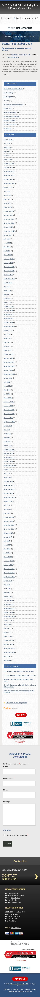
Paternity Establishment (12, 116)
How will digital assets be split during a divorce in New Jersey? (20, 686)
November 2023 (9, 271)
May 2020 (7, 438)
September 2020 (9, 422)
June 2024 (7, 243)
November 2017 (9, 529)
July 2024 (7, 239)
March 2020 (8, 445)
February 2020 (9, 449)
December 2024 (9, 219)
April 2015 (7, 632)
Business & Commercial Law (13, 89)
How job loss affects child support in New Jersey (18, 680)
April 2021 (7, 394)
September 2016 (9, 577)
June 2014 (7, 660)
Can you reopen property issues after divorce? (20, 675)
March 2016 (8, 596)
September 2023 (9, 279)
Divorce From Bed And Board (13, 104)
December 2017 (9, 525)
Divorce (6, 100)
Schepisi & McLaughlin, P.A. (21, 55)
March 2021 (8, 398)
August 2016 (8, 581)
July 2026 (7, 143)
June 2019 (7, 477)
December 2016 (9, 569)
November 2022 (9, 318)
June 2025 (7, 195)
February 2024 (9, 259)
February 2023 (9, 306)
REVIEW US (20, 979)
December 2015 (9, 604)
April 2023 (7, 298)
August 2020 (8, 426)
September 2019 (9, 465)
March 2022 (8, 350)
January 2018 (8, 521)
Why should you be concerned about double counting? (19, 691)
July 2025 (7, 191)
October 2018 (8, 493)
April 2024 (7, 251)
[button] (20, 27)
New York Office (10, 921)
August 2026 (8, 139)
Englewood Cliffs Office (13, 902)
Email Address (9, 778)
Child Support (8, 97)
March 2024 (8, 255)
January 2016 (8, 600)
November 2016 (9, 573)
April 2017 (7, 553)
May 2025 (7, 199)
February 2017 (9, 561)
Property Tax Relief (10, 124)
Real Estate (7, 128)
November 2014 (9, 648)
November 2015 (9, 608)
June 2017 (7, 545)
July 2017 (7, 541)
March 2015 (8, 636)
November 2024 (9, 223)
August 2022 (8, 330)
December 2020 (9, 410)
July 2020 (7, 430)
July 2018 (7, 505)
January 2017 (8, 565)
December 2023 (9, 267)
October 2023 (8, 275)
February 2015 (9, 640)
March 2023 (8, 302)
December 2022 (9, 314)
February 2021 (9, 402)
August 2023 (8, 283)
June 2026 (7, 147)
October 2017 (8, 533)
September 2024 (9, 231)
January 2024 (8, 263)
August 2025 (8, 187)
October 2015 (8, 612)
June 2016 (7, 589)
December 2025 (9, 171)
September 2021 (9, 374)
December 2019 (9, 457)
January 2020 (8, 453)
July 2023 (7, 287)
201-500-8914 (13, 5)
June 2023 (7, 290)
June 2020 (7, 434)
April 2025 (7, 203)
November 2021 (9, 366)
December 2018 (9, 485)
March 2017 (8, 557)
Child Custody (8, 93)
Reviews (21, 715)
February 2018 (9, 517)
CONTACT (9, 875)
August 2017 (8, 537)
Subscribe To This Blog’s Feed (16, 703)
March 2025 (8, 207)
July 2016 (7, 585)
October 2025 (8, 179)
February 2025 (9, 211)
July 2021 (7, 382)
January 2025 (8, 215)
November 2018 (9, 489)
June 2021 (7, 386)
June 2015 (7, 624)
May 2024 (7, 247)
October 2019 (8, 461)
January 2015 (8, 644)
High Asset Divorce (10, 112)
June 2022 (7, 338)
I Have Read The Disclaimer (17, 835)
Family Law (7, 108)
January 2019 (8, 481)
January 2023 (8, 310)
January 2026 (8, 167)
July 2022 (7, 334)
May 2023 (7, 294)
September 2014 (9, 652)
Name (5, 766)
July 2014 (7, 656)
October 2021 (8, 370)
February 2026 (9, 163)
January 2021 (8, 406)
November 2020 (9, 414)
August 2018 (8, 501)
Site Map (15, 989)
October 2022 (8, 322)
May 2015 (7, 628)
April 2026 (7, 155)
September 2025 (9, 183)
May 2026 (7, 151)
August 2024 (8, 235)
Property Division (13, 57)
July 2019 (7, 473)
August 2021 (8, 378)
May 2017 (7, 549)
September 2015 (9, 616)
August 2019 (8, 469)
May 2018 (7, 513)
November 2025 (9, 175)
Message (6, 801)
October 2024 (8, 227)
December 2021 (9, 362)
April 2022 (7, 346)
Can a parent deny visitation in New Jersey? (19, 671)
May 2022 (7, 342)
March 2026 (8, 159)
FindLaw (29, 991)
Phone (5, 790)
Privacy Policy (24, 989)
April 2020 (7, 441)
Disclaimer (7, 830)
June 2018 (7, 509)
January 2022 (8, 358)
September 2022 (9, 326)
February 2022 (9, 354)
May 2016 (7, 592)
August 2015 (8, 620)
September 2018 (9, 497)
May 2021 (7, 390)
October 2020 (8, 418)
